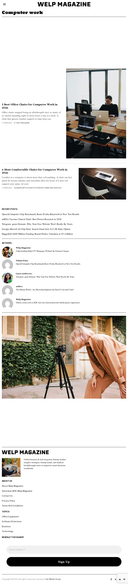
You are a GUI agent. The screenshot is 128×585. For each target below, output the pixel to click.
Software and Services (51, 188)
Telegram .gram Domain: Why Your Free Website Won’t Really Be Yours (37, 223)
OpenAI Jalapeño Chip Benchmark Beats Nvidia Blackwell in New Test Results (40, 214)
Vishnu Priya (22, 260)
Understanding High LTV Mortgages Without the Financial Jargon (42, 251)
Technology (7, 531)
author (19, 286)
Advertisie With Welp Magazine (17, 491)
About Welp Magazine (12, 486)
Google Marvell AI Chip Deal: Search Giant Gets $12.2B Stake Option (36, 228)
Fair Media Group (53, 579)
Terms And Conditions (12, 505)
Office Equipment (10, 516)
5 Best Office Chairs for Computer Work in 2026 (29, 106)
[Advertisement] (64, 40)
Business (6, 526)
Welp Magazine (23, 123)
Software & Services (12, 521)
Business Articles (22, 188)
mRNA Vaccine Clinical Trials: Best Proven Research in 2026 (32, 219)
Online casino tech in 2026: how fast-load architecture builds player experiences (48, 302)
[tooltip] (7, 252)
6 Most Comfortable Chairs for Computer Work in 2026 (34, 171)
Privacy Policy (8, 501)
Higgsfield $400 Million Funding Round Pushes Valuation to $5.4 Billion (37, 233)
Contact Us (7, 496)
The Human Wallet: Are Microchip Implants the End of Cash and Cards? (45, 289)
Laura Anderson (24, 273)
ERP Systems (35, 188)
